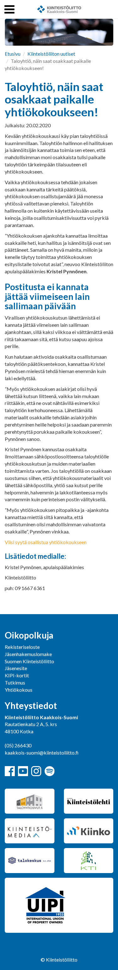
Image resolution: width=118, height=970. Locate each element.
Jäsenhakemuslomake (28, 654)
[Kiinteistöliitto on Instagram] (36, 771)
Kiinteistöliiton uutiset (51, 54)
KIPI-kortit (17, 675)
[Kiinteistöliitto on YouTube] (23, 771)
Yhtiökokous (18, 690)
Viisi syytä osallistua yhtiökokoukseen (46, 542)
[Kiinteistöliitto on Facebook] (10, 771)
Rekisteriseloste (22, 647)
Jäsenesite (16, 668)
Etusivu (12, 54)
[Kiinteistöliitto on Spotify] (49, 771)
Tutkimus (15, 682)
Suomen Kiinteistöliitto (29, 661)
